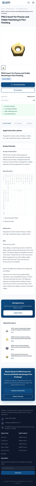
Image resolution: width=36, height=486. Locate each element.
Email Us (19, 90)
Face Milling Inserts (21, 8)
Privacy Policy (5, 450)
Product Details (7, 123)
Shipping (29, 123)
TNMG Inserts (23, 444)
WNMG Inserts (23, 447)
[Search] (28, 2)
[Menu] (33, 2)
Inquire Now (18, 313)
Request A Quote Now (18, 390)
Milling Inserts (10, 8)
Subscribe (18, 473)
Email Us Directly (18, 396)
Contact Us (4, 440)
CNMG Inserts (23, 437)
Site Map (3, 453)
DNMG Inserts (23, 440)
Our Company (18, 123)
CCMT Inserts (23, 450)
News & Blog (4, 447)
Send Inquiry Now (19, 84)
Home (2, 8)
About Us (3, 437)
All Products (4, 444)
